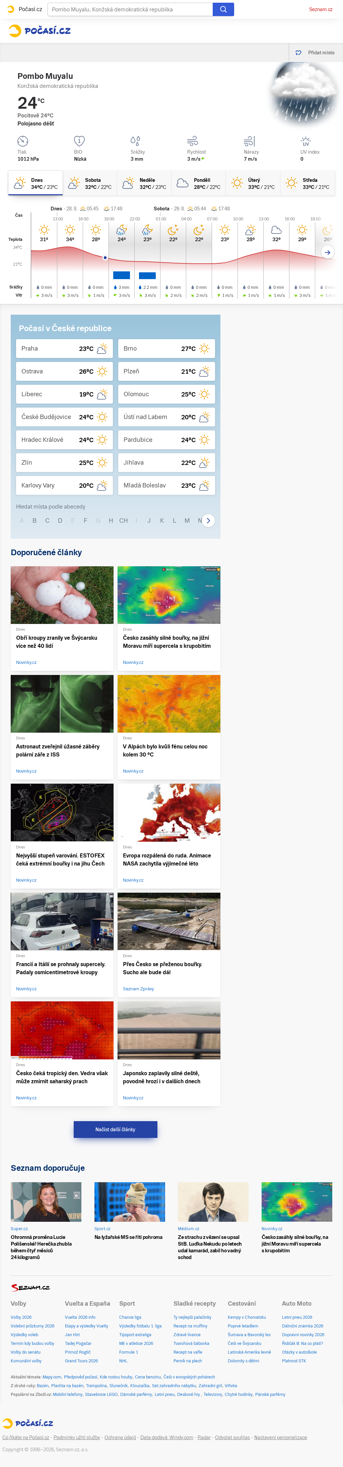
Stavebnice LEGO (101, 1394)
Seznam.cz (321, 9)
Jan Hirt (72, 1334)
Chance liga (130, 1317)
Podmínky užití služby (77, 1437)
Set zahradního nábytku (174, 1385)
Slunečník (119, 1385)
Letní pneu (165, 1394)
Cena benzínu (148, 1377)
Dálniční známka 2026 (302, 1326)
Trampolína (96, 1385)
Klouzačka (139, 1385)
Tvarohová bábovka (191, 1343)
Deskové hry (189, 1394)
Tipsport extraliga (135, 1334)
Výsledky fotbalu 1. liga (140, 1326)
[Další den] (328, 252)
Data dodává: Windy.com (166, 1437)
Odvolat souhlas (232, 1437)
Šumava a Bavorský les (249, 1334)
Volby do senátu (26, 1352)
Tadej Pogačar (78, 1343)
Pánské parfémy (270, 1394)
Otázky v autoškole (299, 1352)
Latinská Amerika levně (249, 1352)
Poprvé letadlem (243, 1326)
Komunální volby (26, 1361)
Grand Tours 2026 (81, 1361)
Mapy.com (52, 1377)
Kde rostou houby (116, 1377)
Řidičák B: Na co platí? (302, 1343)
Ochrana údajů (120, 1437)
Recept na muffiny (190, 1326)
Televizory (213, 1394)
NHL (123, 1361)
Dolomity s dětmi (243, 1361)
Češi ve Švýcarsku (244, 1343)
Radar (204, 1437)
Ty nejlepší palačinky (192, 1317)
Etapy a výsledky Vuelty (86, 1326)
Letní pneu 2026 (297, 1317)
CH (123, 520)
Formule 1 (128, 1352)
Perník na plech (188, 1361)
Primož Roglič (77, 1352)
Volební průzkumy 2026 (32, 1326)
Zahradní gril (210, 1385)
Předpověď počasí (80, 1377)
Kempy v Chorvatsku (247, 1317)
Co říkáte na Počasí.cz (25, 1437)
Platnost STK (294, 1361)
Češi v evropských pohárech (189, 1377)
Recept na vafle (188, 1352)
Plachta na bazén (67, 1385)
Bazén (43, 1385)
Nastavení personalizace (280, 1437)
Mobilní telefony (67, 1394)
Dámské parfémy (136, 1394)
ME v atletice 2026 (136, 1343)
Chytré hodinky (239, 1394)
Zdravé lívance (187, 1334)
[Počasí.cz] (39, 30)
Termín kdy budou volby (32, 1343)
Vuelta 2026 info (80, 1317)
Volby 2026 (21, 1317)
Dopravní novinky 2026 (303, 1334)
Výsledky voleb (24, 1334)
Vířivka (231, 1385)
